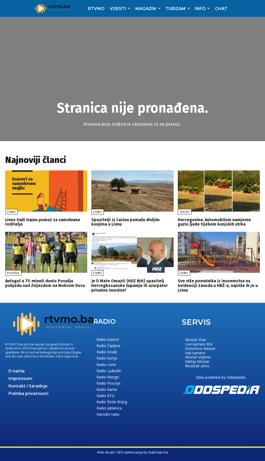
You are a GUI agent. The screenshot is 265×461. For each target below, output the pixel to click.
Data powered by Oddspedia (221, 377)
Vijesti (185, 212)
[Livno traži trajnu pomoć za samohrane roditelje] (46, 191)
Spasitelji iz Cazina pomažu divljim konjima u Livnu (125, 222)
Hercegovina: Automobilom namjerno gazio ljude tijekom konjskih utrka (214, 222)
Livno (11, 212)
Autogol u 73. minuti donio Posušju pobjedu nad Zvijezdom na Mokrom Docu (45, 283)
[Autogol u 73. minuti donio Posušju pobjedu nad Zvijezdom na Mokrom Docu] (46, 252)
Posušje (13, 273)
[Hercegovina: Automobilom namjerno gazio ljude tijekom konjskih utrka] (219, 191)
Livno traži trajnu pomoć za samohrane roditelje (42, 222)
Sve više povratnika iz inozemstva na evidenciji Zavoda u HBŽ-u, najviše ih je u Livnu (218, 285)
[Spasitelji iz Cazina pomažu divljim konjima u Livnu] (132, 191)
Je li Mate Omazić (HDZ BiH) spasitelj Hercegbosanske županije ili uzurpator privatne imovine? (129, 285)
